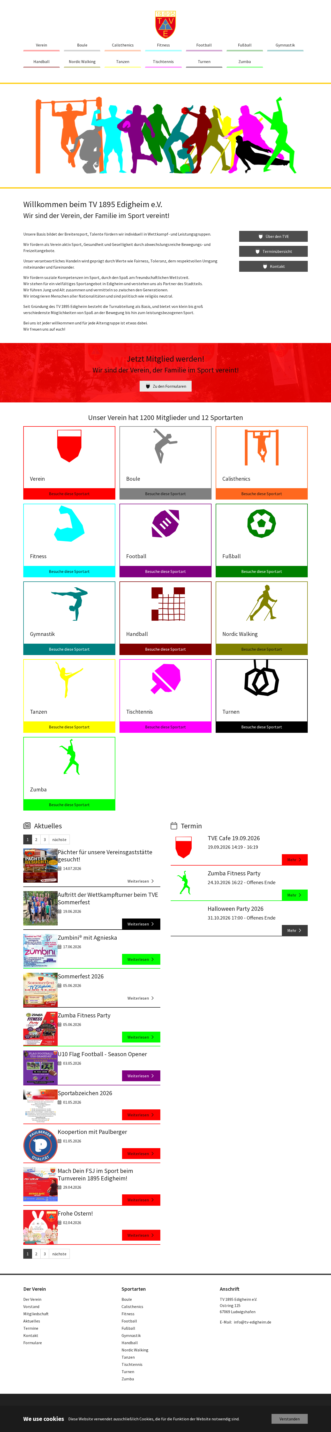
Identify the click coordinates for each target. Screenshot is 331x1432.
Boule (127, 1299)
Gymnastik (131, 1335)
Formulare (32, 1342)
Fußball (128, 1328)
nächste (59, 839)
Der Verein (32, 1299)
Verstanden (290, 1418)
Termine (30, 1328)
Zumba (128, 1378)
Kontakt (30, 1335)
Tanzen (128, 1357)
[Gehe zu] (165, 24)
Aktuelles (31, 1321)
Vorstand (31, 1306)
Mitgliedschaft (36, 1313)
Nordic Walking (135, 1349)
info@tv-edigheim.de (252, 1322)
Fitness (128, 1313)
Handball (130, 1342)
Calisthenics (132, 1306)
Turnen (128, 1371)
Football (129, 1321)
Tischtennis (132, 1364)
